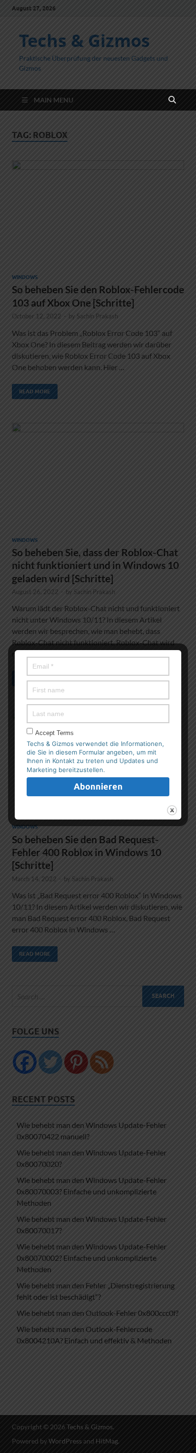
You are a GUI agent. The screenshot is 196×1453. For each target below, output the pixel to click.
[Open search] (172, 100)
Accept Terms (54, 733)
